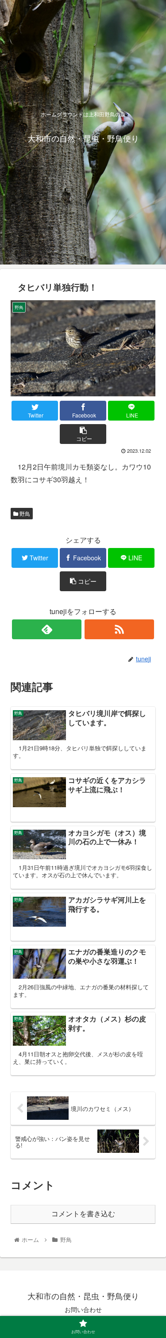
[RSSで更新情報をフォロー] (119, 629)
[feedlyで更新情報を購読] (46, 629)
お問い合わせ (83, 1309)
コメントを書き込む (83, 1214)
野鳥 (24, 513)
